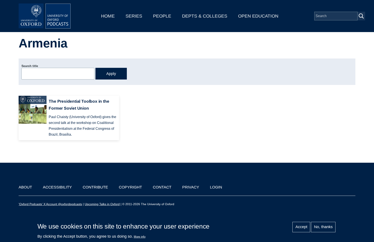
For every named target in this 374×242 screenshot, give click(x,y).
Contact (162, 187)
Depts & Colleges (204, 15)
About (25, 187)
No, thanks (323, 227)
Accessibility (57, 187)
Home (108, 15)
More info (139, 236)
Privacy (190, 187)
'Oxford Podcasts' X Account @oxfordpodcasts (50, 204)
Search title (29, 66)
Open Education (258, 15)
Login (216, 187)
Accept (301, 227)
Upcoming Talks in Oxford (102, 204)
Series (134, 15)
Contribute (95, 187)
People (162, 15)
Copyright (130, 187)
